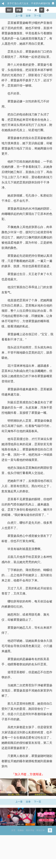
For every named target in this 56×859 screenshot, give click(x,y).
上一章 (19, 15)
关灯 (9, 10)
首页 (13, 830)
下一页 (37, 15)
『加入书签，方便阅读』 (28, 774)
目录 (28, 15)
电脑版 (21, 830)
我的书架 (30, 830)
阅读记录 (40, 830)
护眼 (18, 10)
